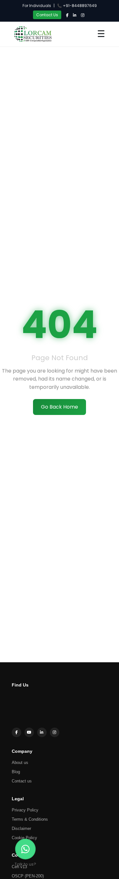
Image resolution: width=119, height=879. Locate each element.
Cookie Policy (24, 837)
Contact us (22, 781)
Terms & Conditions (30, 819)
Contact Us (47, 15)
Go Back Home (59, 406)
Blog (16, 771)
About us (20, 762)
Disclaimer (21, 828)
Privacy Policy (25, 810)
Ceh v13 (19, 866)
